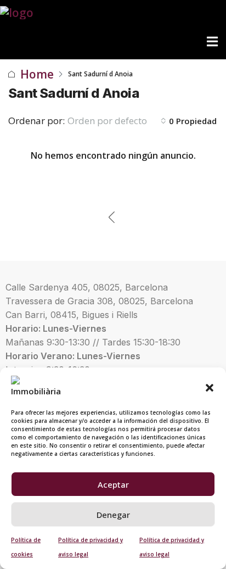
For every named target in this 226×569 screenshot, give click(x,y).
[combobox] (117, 120)
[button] (209, 386)
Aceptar (113, 484)
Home (37, 74)
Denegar (113, 514)
